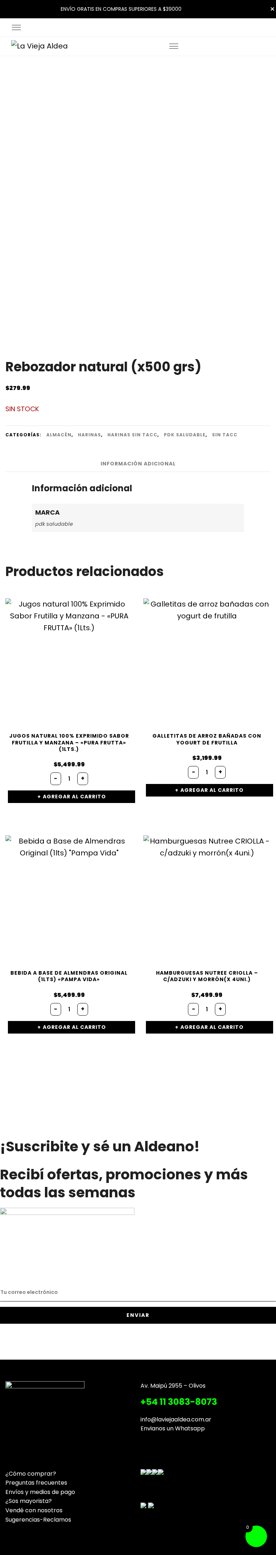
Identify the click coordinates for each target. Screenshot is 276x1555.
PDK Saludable (185, 435)
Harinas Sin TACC (132, 435)
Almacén (59, 435)
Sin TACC (225, 435)
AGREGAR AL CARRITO (74, 796)
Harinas (89, 435)
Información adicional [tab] (138, 463)
